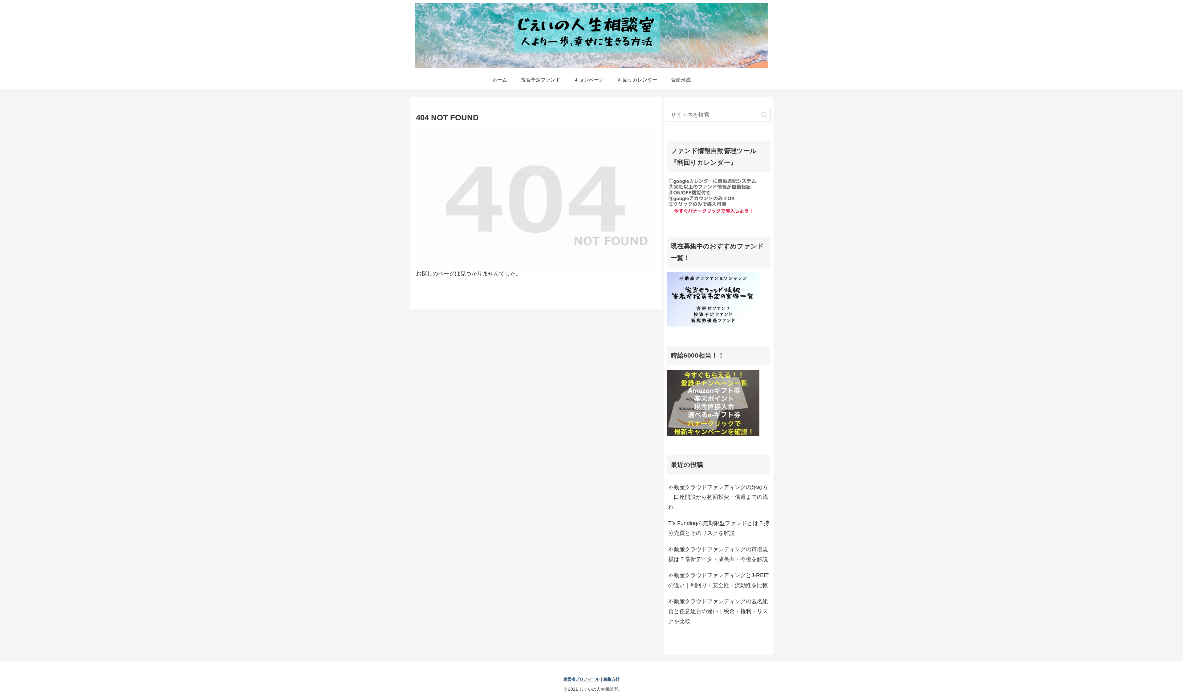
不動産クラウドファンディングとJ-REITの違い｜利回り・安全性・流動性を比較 (718, 580)
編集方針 (612, 679)
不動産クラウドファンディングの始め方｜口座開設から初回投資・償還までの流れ (718, 497)
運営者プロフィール (581, 679)
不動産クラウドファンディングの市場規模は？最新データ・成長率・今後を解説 (718, 554)
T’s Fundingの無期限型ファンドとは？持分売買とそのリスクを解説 (718, 528)
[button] (764, 114)
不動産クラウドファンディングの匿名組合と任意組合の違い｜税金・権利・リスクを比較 (718, 611)
